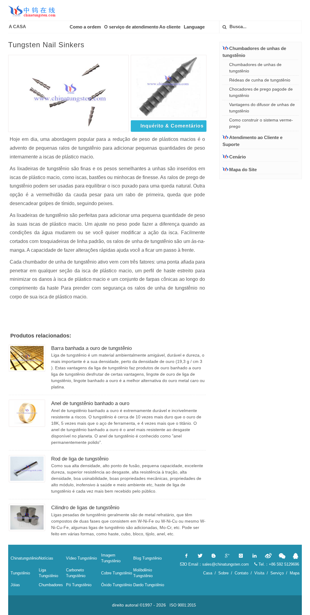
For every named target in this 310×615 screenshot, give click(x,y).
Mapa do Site (243, 169)
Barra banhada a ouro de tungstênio (91, 348)
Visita (259, 573)
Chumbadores (51, 585)
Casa (207, 573)
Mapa (294, 573)
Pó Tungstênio (78, 585)
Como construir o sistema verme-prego (261, 123)
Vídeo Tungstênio (81, 558)
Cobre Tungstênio (116, 573)
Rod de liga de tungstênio (79, 459)
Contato (241, 573)
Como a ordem (85, 26)
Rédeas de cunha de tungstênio (259, 80)
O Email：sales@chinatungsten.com (216, 564)
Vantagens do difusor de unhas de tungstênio (262, 107)
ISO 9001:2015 (183, 605)
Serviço (277, 573)
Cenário (237, 156)
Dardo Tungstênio (148, 585)
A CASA (17, 26)
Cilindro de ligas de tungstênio (85, 507)
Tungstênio (20, 573)
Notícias (46, 558)
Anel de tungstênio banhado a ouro (90, 403)
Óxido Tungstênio (116, 585)
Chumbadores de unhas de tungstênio (255, 67)
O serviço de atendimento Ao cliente (142, 26)
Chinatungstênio (25, 558)
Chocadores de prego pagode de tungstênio (261, 92)
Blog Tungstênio (147, 558)
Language (194, 26)
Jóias (15, 585)
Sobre (223, 573)
